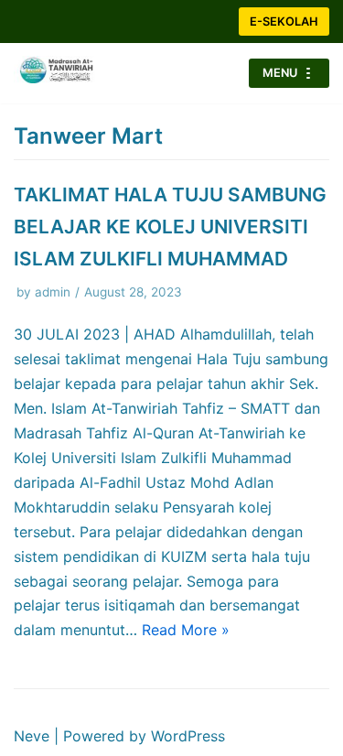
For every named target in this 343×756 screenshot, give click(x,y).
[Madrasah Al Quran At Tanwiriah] (68, 73)
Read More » (186, 630)
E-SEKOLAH (284, 21)
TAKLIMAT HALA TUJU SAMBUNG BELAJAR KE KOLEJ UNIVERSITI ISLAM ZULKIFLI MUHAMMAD (170, 226)
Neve (31, 736)
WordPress (188, 736)
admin (52, 292)
